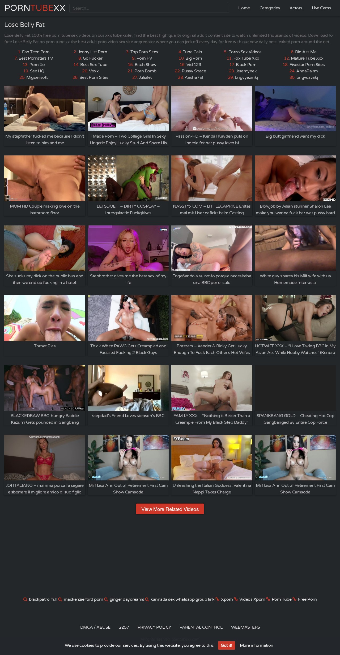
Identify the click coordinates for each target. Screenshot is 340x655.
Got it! (226, 645)
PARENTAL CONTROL (201, 627)
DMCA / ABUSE (95, 627)
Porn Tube (282, 599)
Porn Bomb (145, 71)
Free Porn (307, 599)
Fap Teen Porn (36, 52)
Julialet (145, 77)
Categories (270, 8)
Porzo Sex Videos (245, 52)
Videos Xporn (252, 599)
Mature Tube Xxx (307, 58)
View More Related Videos (170, 508)
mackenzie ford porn (83, 599)
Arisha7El (194, 77)
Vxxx (94, 71)
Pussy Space (194, 71)
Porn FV (144, 58)
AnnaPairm (307, 71)
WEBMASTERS (245, 627)
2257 (124, 627)
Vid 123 (193, 64)
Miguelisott (37, 77)
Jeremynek (246, 71)
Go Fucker (93, 58)
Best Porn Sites (93, 77)
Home (244, 8)
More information (256, 645)
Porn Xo (37, 64)
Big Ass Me (305, 52)
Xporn (227, 599)
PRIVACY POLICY (154, 627)
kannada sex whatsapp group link (183, 599)
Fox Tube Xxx (246, 58)
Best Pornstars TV (36, 58)
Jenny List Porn (92, 52)
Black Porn (246, 64)
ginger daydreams (127, 599)
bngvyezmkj (246, 77)
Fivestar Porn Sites (307, 64)
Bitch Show (145, 64)
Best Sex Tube (93, 64)
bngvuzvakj (307, 77)
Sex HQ (37, 71)
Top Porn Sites (144, 52)
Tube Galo (192, 52)
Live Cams (321, 8)
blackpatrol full (43, 599)
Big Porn (193, 58)
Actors (296, 8)
